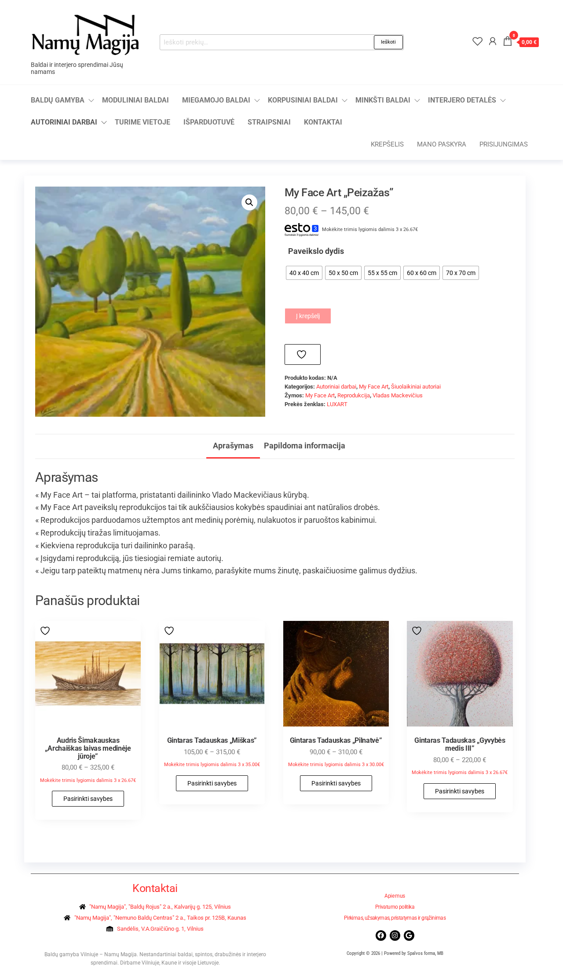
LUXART (337, 404)
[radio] (304, 272)
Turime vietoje (142, 122)
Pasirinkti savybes (88, 798)
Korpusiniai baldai (303, 100)
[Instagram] (395, 935)
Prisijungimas (503, 144)
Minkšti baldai (382, 100)
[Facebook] (381, 935)
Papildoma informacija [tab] (304, 445)
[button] (249, 202)
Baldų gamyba (57, 100)
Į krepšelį (308, 315)
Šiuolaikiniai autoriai (416, 386)
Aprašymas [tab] (233, 445)
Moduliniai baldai (135, 100)
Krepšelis (387, 144)
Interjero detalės (462, 100)
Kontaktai (323, 122)
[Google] (409, 935)
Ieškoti (388, 42)
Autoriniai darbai (64, 122)
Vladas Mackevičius (398, 395)
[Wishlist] (477, 41)
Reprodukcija (353, 395)
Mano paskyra (441, 144)
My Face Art (373, 386)
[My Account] (492, 41)
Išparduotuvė (208, 122)
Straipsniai (269, 122)
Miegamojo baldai (216, 100)
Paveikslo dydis (316, 251)
